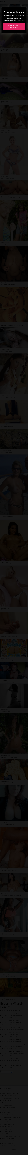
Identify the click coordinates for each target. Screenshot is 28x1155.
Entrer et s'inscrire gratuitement (14, 26)
